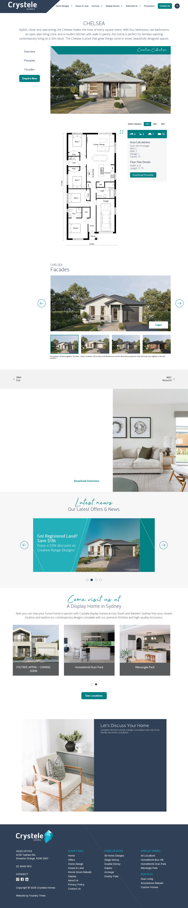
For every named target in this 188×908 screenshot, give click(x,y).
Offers (71, 859)
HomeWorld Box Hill (149, 667)
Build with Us (132, 6)
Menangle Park (93, 667)
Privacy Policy (76, 884)
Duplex (108, 868)
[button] (87, 580)
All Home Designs (114, 855)
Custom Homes (149, 887)
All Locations (148, 855)
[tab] (147, 124)
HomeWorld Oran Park (38, 667)
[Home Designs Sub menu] (71, 6)
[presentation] (42, 303)
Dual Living (147, 878)
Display (72, 876)
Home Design (75, 864)
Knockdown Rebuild (152, 883)
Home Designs (62, 6)
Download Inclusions (86, 480)
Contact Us (74, 888)
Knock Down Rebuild (79, 872)
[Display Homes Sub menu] (122, 6)
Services (95, 6)
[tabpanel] (110, 189)
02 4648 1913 (23, 866)
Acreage (109, 872)
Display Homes (113, 6)
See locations (94, 695)
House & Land (82, 6)
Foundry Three (37, 895)
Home (71, 855)
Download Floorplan (143, 175)
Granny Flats (111, 876)
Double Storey (112, 864)
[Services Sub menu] (102, 6)
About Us (73, 880)
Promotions (149, 6)
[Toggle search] (177, 6)
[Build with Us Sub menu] (140, 6)
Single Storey (111, 859)
